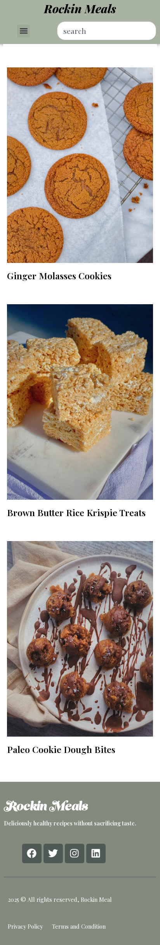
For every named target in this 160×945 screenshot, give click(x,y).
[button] (23, 31)
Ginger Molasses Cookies (59, 276)
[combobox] (106, 30)
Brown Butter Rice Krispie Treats (76, 512)
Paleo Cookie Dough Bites (61, 749)
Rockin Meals (80, 8)
